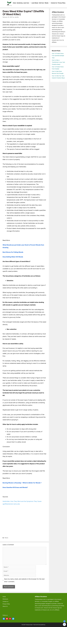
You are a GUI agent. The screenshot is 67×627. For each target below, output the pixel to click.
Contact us (54, 3)
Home (14, 3)
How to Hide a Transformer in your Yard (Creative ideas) (58, 62)
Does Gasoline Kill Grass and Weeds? (15, 487)
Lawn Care (26, 3)
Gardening (20, 3)
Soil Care (41, 3)
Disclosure (5, 599)
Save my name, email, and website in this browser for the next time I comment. (24, 580)
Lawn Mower (34, 3)
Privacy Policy (61, 3)
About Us (5, 606)
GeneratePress (41, 624)
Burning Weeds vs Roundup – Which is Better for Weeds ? (22, 483)
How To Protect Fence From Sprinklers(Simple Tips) (58, 55)
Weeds (46, 3)
